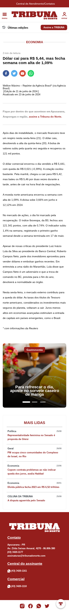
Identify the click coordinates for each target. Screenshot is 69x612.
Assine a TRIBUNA (53, 27)
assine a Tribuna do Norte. (45, 116)
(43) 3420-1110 (19, 586)
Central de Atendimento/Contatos (35, 3)
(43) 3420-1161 (19, 570)
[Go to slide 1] (26, 402)
